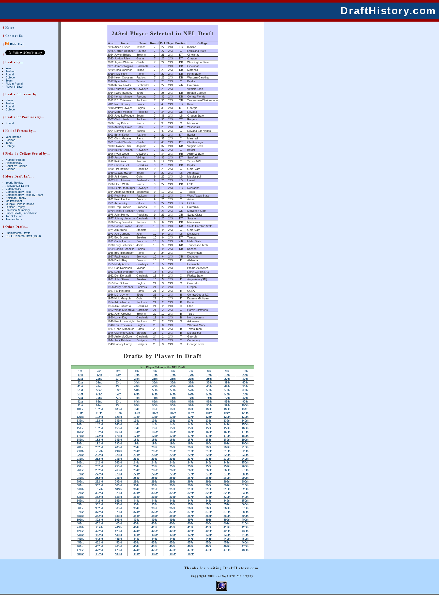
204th (136, 447)
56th (173, 390)
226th (172, 454)
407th (190, 523)
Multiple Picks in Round (20, 203)
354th (136, 504)
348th (209, 500)
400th (245, 519)
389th (227, 515)
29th (227, 378)
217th (190, 451)
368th (209, 508)
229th (227, 454)
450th (245, 538)
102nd (99, 409)
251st (80, 466)
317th (190, 489)
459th (227, 542)
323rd (118, 492)
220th (245, 451)
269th (227, 470)
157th (190, 428)
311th (80, 489)
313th (118, 489)
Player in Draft (14, 86)
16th (173, 374)
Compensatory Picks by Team (24, 194)
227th (190, 454)
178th (209, 435)
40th (245, 382)
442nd (99, 538)
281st (80, 477)
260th (245, 466)
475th (154, 550)
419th (227, 527)
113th (118, 412)
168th (209, 431)
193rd (118, 443)
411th (80, 527)
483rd (118, 553)
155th (154, 428)
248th (209, 462)
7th (191, 371)
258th (209, 466)
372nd (99, 511)
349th (227, 500)
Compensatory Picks (19, 191)
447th (190, 538)
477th (190, 550)
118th (209, 412)
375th (154, 511)
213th (118, 451)
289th (227, 477)
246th (172, 462)
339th (227, 496)
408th (209, 523)
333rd (118, 496)
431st (80, 534)
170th (245, 431)
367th (190, 508)
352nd (99, 504)
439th (227, 534)
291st (80, 481)
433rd (118, 534)
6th (173, 371)
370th (245, 508)
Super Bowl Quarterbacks (22, 213)
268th (209, 470)
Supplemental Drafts (18, 232)
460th (245, 542)
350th (245, 500)
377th (190, 511)
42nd (99, 386)
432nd (99, 534)
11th (80, 374)
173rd (118, 435)
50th (245, 386)
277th (190, 473)
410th (245, 523)
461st (80, 546)
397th (190, 519)
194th (136, 443)
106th (172, 409)
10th (245, 371)
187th (190, 439)
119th (227, 412)
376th (172, 511)
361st (80, 508)
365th (154, 508)
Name (9, 100)
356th (172, 504)
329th (227, 492)
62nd (99, 393)
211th (80, 451)
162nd (99, 431)
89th (227, 401)
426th (172, 531)
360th (245, 504)
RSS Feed (17, 44)
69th (227, 393)
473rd (118, 550)
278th (209, 473)
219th (227, 451)
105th (154, 409)
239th (227, 458)
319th (227, 489)
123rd (118, 416)
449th (227, 538)
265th (154, 470)
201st (80, 447)
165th (154, 431)
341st (80, 500)
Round (10, 74)
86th (173, 401)
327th (190, 492)
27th (191, 378)
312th (99, 489)
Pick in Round (14, 83)
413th (118, 527)
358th (209, 504)
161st (80, 431)
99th (227, 405)
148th (209, 424)
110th (245, 409)
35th (155, 382)
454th (136, 542)
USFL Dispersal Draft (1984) (23, 235)
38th (209, 382)
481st (80, 553)
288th (209, 477)
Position (10, 71)
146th (172, 424)
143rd (118, 424)
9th (227, 371)
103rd (118, 409)
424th (136, 531)
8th (209, 371)
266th (172, 470)
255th (154, 466)
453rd (118, 542)
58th (209, 390)
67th (191, 393)
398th (209, 519)
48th (209, 386)
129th (227, 416)
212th (99, 451)
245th (154, 462)
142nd (99, 424)
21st (80, 378)
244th (136, 462)
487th (190, 553)
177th (190, 435)
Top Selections (15, 216)
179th (227, 435)
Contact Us (14, 36)
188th (209, 439)
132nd (99, 420)
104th (136, 409)
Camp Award (13, 188)
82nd (99, 401)
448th (209, 538)
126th (172, 416)
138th (209, 420)
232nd (99, 458)
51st (80, 390)
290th (245, 477)
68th (209, 393)
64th (136, 393)
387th (190, 515)
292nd (99, 481)
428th (209, 531)
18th (209, 374)
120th (245, 412)
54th (136, 390)
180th (245, 435)
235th (154, 458)
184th (136, 439)
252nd (99, 466)
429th (227, 531)
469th (227, 546)
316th (172, 489)
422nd (99, 531)
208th (209, 447)
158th (209, 428)
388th (209, 515)
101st (80, 409)
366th (172, 508)
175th (154, 435)
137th (190, 420)
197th (190, 443)
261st (80, 470)
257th (190, 466)
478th (209, 550)
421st (80, 531)
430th (245, 531)
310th (245, 485)
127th (190, 416)
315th (154, 489)
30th (245, 378)
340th (245, 496)
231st (80, 458)
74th (136, 397)
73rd (118, 397)
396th (172, 519)
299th (227, 481)
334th (136, 496)
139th (227, 420)
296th (172, 481)
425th (154, 531)
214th (136, 451)
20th (245, 374)
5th (155, 371)
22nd (99, 378)
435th (154, 534)
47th (191, 386)
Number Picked (15, 159)
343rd (118, 500)
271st (80, 473)
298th (209, 481)
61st (80, 393)
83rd (118, 401)
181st (80, 439)
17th (191, 374)
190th (245, 439)
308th (209, 485)
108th (209, 409)
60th (245, 390)
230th (245, 454)
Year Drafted (13, 136)
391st (80, 519)
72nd (99, 397)
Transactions (14, 219)
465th (154, 546)
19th (227, 374)
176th (172, 435)
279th (227, 473)
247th (190, 462)
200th (245, 443)
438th (209, 534)
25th (155, 378)
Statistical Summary (18, 210)
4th (137, 371)
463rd (118, 546)
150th (245, 424)
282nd (99, 477)
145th (154, 424)
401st (80, 523)
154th (136, 428)
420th (245, 527)
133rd (118, 420)
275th (154, 473)
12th (99, 374)
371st (80, 511)
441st (80, 538)
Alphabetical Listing (17, 185)
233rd (118, 458)
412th (99, 527)
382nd (99, 515)
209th (227, 447)
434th (136, 534)
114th (136, 412)
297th (190, 481)
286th (172, 477)
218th (209, 451)
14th (136, 374)
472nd (99, 550)
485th (154, 553)
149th (227, 424)
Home (9, 27)
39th (227, 382)
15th (155, 374)
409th (227, 523)
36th (173, 382)
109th (227, 409)
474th (136, 550)
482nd (99, 553)
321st (80, 492)
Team (9, 80)
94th (136, 405)
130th (245, 416)
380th (245, 511)
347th (190, 500)
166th (172, 431)
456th (172, 542)
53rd (118, 390)
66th (173, 393)
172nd (99, 435)
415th (154, 527)
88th (209, 401)
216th (172, 451)
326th (172, 492)
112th (99, 412)
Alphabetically (14, 162)
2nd (99, 371)
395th (154, 519)
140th (245, 420)
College (10, 77)
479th (227, 550)
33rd (118, 382)
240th (245, 458)
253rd (118, 466)
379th (227, 511)
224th (136, 454)
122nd (99, 416)
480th (245, 550)
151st (80, 428)
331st (80, 496)
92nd (99, 405)
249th (227, 462)
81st (80, 401)
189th (227, 439)
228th (209, 454)
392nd (99, 519)
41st (80, 386)
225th (154, 454)
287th (190, 477)
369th (227, 508)
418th (209, 527)
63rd (118, 393)
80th (245, 397)
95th (155, 405)
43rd (118, 386)
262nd (99, 470)
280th (245, 473)
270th (245, 470)
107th (190, 409)
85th (155, 401)
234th (136, 458)
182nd (99, 439)
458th (209, 542)
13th (118, 374)
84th (136, 401)
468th (209, 546)
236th (172, 458)
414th (136, 527)
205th (154, 447)
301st (80, 485)
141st (80, 424)
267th (190, 470)
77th (191, 397)
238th (209, 458)
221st (80, 454)
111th (80, 412)
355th (154, 504)
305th (154, 485)
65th (155, 393)
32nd (99, 382)
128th (209, 416)
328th (209, 492)
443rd (118, 538)
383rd (118, 515)
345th (154, 500)
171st (80, 435)
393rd (118, 519)
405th (154, 523)
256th (172, 466)
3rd (118, 371)
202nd (99, 447)
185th (154, 439)
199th (227, 443)
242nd (99, 462)
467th (190, 546)
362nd (99, 508)
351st (80, 504)
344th (136, 500)
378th (209, 511)
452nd (99, 542)
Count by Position (16, 165)
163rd (118, 431)
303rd (118, 485)
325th (154, 492)
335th (154, 496)
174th (136, 435)
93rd (118, 405)
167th (190, 431)
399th (227, 519)
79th (227, 397)
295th (154, 481)
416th (172, 527)
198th (209, 443)
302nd (99, 485)
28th (209, 378)
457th (190, 542)
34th (136, 382)
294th (136, 481)
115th (154, 412)
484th (136, 553)
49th (227, 386)
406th (172, 523)
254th (136, 466)
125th (154, 416)
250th (245, 462)
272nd (99, 473)
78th (209, 397)
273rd (118, 473)
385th (154, 515)
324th (136, 492)
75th (155, 397)
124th (136, 416)
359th (227, 504)
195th (154, 443)
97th (191, 405)
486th (172, 553)
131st (80, 420)
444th (136, 538)
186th (172, 439)
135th (154, 420)
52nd (99, 390)
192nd (99, 443)
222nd (99, 454)
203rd (118, 447)
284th (136, 477)
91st (80, 405)
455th (154, 542)
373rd (118, 511)
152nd (99, 428)
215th (154, 451)
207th (190, 447)
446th (172, 538)
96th (173, 405)
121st (80, 416)
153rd (118, 428)
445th (154, 538)
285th (154, 477)
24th (136, 378)
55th (155, 390)
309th (227, 485)
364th (136, 508)
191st (80, 443)
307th (190, 485)
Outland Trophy (15, 206)
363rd (118, 508)
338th (209, 496)
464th (136, 546)
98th (209, 405)
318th (209, 489)
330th (245, 492)
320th (245, 489)
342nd (99, 500)
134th (136, 420)
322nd (99, 492)
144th (136, 424)
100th (245, 405)
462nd (99, 546)
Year (8, 68)
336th (172, 496)
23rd (118, 378)
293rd (118, 481)
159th (227, 428)
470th (245, 546)
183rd (118, 439)
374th (136, 511)
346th (172, 500)
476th (172, 550)
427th (190, 531)
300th (245, 481)
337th (190, 496)
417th (190, 527)
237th (190, 458)
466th (172, 546)
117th (190, 412)
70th (245, 393)
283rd (118, 477)
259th (227, 466)
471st (80, 550)
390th (245, 515)
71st (80, 397)
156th (172, 428)
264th (136, 470)
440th (245, 534)
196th (172, 443)
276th (172, 473)
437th (190, 534)
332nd (99, 496)
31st (80, 382)
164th (136, 431)
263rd (118, 470)
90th (245, 401)
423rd (118, 531)
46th (173, 386)
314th (136, 489)
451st (80, 542)
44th (136, 386)
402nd (99, 523)
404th (136, 523)
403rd (118, 523)
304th (136, 485)
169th (227, 431)
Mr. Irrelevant (14, 200)
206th (172, 447)
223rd (118, 454)
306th (172, 485)
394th (136, 519)
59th (227, 390)
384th (136, 515)
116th (172, 412)
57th (191, 390)
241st (80, 462)
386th (172, 515)
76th (173, 397)
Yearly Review (14, 182)
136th (172, 420)
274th (136, 473)
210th (245, 447)
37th (191, 382)
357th (190, 504)
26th (173, 378)
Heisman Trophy (16, 197)
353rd (118, 504)
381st (80, 515)
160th (245, 428)
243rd (118, 462)
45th (155, 386)
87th (191, 401)
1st (80, 371)
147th (190, 424)
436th (172, 534)
